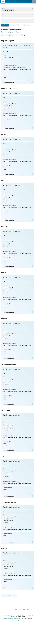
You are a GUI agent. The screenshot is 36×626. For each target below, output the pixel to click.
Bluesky (24, 610)
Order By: (3, 35)
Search (5, 25)
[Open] (33, 8)
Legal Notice (13, 621)
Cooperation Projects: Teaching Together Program (17, 110)
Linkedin (28, 610)
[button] (8, 10)
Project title (10, 35)
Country (4, 8)
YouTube (16, 610)
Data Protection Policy (21, 621)
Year (3, 20)
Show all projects (27, 25)
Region (3, 14)
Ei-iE (2, 1)
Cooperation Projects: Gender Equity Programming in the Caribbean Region (17, 63)
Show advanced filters (15, 25)
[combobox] (23, 10)
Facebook (8, 610)
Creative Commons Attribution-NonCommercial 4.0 (16, 618)
